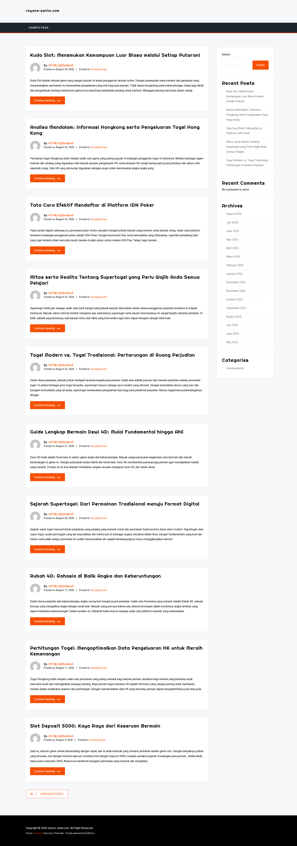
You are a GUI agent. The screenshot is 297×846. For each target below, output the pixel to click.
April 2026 (232, 248)
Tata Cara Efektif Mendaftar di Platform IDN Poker (92, 205)
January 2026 (234, 273)
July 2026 (232, 222)
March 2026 (233, 256)
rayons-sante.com (42, 10)
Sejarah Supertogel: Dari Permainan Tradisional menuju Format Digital (114, 504)
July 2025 (232, 325)
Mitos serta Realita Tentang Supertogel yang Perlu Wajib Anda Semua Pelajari (115, 280)
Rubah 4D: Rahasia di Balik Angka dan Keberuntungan (95, 576)
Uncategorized (98, 69)
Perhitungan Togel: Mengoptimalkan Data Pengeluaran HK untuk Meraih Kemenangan (116, 651)
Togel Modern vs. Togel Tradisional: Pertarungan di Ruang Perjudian (112, 355)
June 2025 (232, 333)
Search (226, 54)
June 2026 (232, 231)
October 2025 (234, 299)
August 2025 (233, 316)
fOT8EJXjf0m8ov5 (61, 65)
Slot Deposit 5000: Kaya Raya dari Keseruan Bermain (95, 726)
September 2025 (236, 308)
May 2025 (232, 342)
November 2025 (236, 290)
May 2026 (232, 239)
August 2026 (233, 213)
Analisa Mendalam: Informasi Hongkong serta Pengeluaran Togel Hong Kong (115, 130)
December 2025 (236, 282)
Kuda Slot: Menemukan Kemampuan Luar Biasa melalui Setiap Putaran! (115, 55)
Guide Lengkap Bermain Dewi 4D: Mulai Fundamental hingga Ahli (107, 432)
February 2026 (235, 265)
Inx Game (38, 833)
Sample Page (39, 28)
